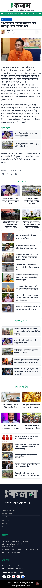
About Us (5, 520)
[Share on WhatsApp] (3, 174)
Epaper (4, 527)
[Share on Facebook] (7, 174)
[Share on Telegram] (16, 174)
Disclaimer (5, 517)
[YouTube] (13, 576)
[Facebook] (4, 576)
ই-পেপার (6, 14)
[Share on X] (11, 174)
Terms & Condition (8, 510)
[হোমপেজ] (2, 13)
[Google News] (23, 576)
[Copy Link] (20, 174)
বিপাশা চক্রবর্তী (11, 31)
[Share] (37, 32)
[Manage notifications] (37, 583)
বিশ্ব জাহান (31, 14)
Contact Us (6, 523)
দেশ (25, 14)
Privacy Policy (7, 514)
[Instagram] (18, 576)
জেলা (21, 14)
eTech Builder (25, 586)
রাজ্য (11, 14)
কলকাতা (16, 14)
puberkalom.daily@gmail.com (18, 566)
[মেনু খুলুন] (40, 13)
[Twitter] (9, 576)
